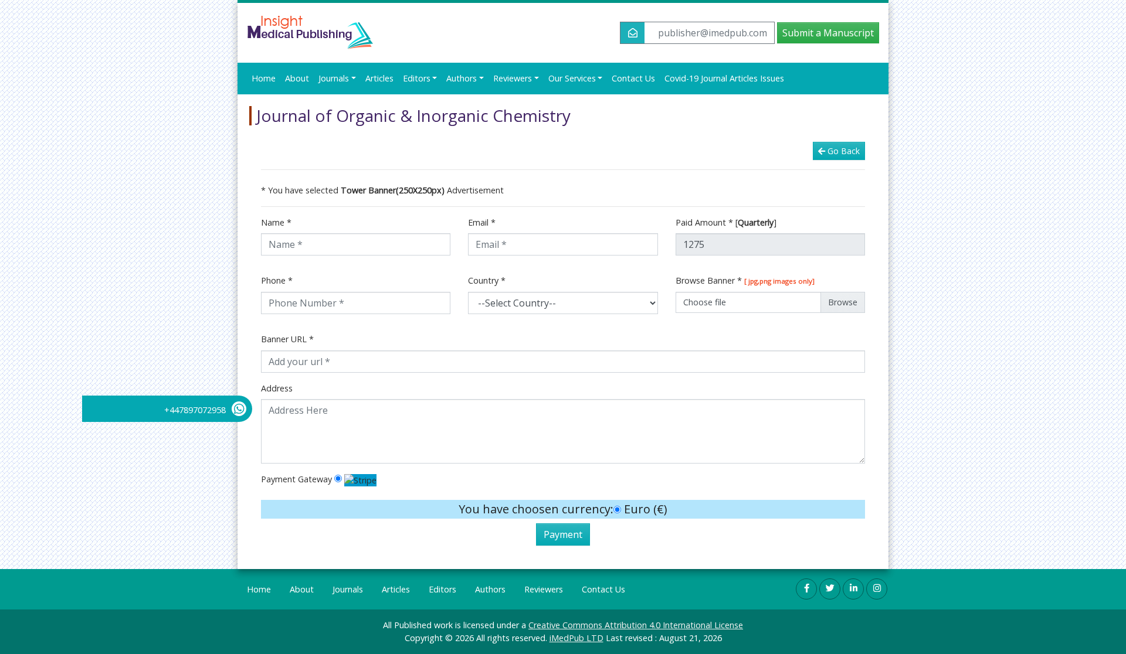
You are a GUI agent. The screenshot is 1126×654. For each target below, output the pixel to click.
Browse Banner (745, 280)
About (297, 78)
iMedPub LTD (576, 637)
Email (482, 222)
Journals (348, 589)
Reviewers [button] (512, 78)
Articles (379, 78)
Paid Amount (726, 222)
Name (276, 222)
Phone (277, 280)
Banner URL (287, 339)
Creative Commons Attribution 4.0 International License (635, 625)
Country (487, 280)
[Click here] (806, 589)
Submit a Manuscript (828, 32)
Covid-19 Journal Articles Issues (724, 78)
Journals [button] (333, 78)
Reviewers (543, 589)
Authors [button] (461, 78)
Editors (442, 589)
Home (264, 78)
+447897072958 (195, 409)
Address (277, 388)
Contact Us (633, 78)
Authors (490, 589)
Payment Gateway (296, 479)
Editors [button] (416, 78)
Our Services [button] (572, 78)
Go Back (843, 150)
